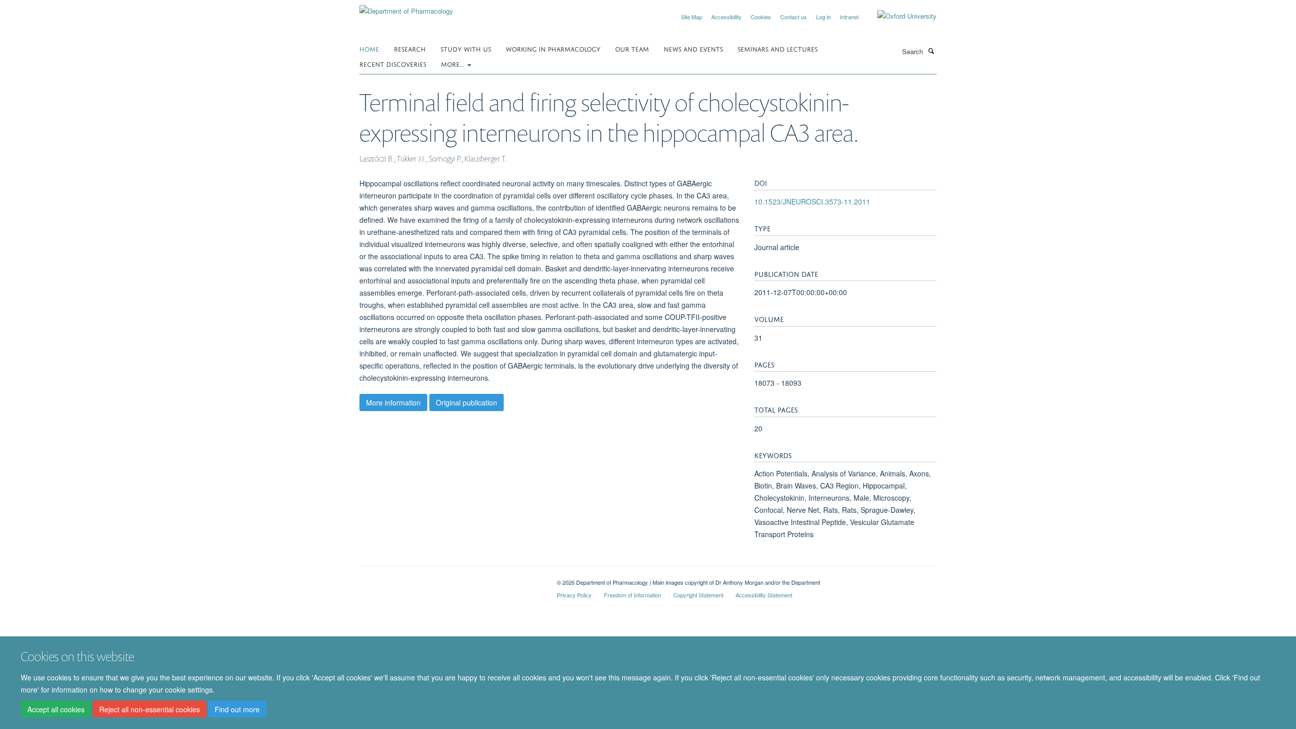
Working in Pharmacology (553, 48)
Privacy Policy (574, 595)
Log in (823, 17)
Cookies (761, 17)
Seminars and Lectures (778, 48)
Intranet (849, 17)
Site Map (691, 17)
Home (369, 48)
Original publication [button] (466, 402)
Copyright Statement (698, 595)
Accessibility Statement (764, 595)
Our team (632, 48)
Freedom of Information (632, 595)
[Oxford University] (899, 16)
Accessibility (726, 17)
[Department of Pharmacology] (406, 7)
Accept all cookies (56, 709)
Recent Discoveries (392, 63)
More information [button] (393, 402)
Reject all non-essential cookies (149, 709)
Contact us (793, 17)
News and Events (693, 48)
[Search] (931, 50)
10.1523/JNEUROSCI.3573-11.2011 (812, 201)
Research (410, 48)
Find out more (237, 709)
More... (453, 63)
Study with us (465, 48)
